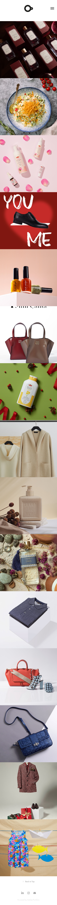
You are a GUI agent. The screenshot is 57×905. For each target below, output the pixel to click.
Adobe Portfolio (33, 900)
